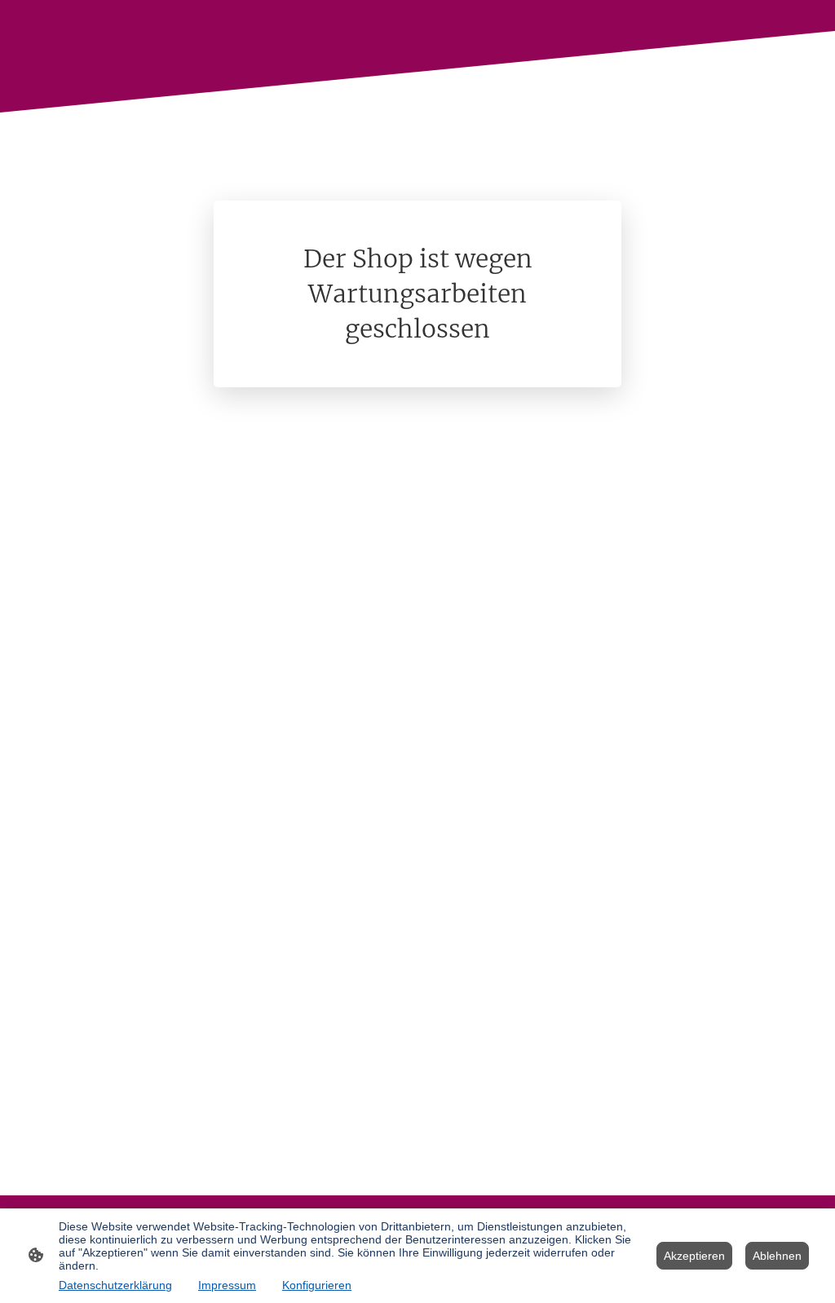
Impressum (227, 1285)
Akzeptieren (694, 1255)
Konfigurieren (316, 1285)
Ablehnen (777, 1255)
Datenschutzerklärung (115, 1285)
